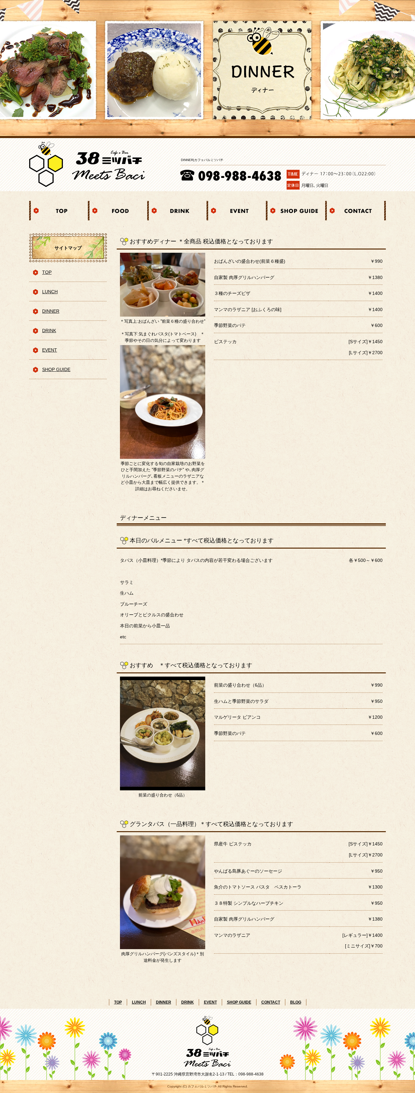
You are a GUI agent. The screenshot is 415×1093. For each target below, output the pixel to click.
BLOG (295, 1002)
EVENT (237, 210)
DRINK (178, 210)
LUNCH (50, 291)
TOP (59, 210)
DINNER (50, 311)
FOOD (118, 210)
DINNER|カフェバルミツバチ (202, 160)
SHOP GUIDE (296, 210)
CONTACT (356, 210)
